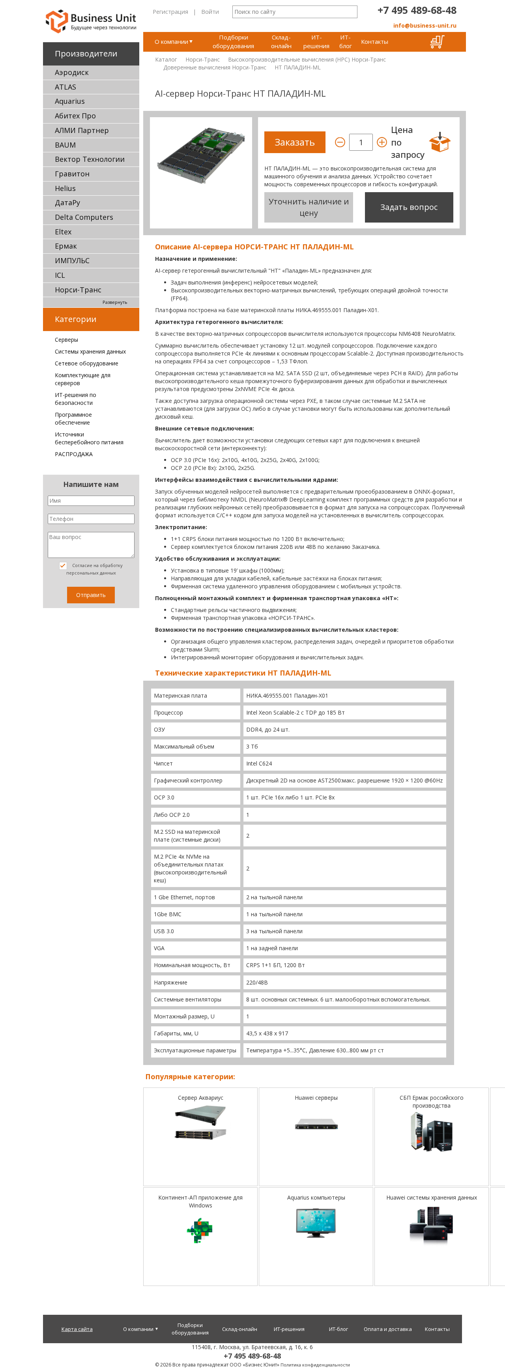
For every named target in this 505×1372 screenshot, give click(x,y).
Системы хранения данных (90, 351)
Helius (65, 188)
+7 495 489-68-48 (417, 10)
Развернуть (115, 302)
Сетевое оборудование (86, 363)
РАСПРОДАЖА (74, 454)
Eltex (63, 231)
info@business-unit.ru (424, 25)
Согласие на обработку (94, 569)
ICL (60, 275)
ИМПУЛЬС (72, 260)
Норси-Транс (78, 289)
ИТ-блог (345, 41)
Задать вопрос (409, 207)
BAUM (65, 145)
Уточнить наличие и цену (309, 207)
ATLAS (65, 87)
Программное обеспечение (73, 418)
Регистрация (170, 11)
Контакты (374, 41)
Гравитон (72, 173)
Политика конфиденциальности (315, 1365)
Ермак (66, 246)
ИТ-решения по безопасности (75, 398)
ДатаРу (67, 202)
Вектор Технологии (90, 159)
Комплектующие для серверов (82, 379)
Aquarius (70, 101)
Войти (210, 11)
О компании (171, 41)
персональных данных (91, 573)
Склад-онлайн (281, 41)
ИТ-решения (316, 41)
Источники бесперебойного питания (89, 438)
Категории (75, 319)
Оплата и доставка (388, 1329)
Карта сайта (77, 1329)
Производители (86, 53)
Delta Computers (84, 217)
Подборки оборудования (233, 41)
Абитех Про (75, 115)
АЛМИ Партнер (82, 130)
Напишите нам (91, 484)
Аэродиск (72, 72)
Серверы (66, 339)
